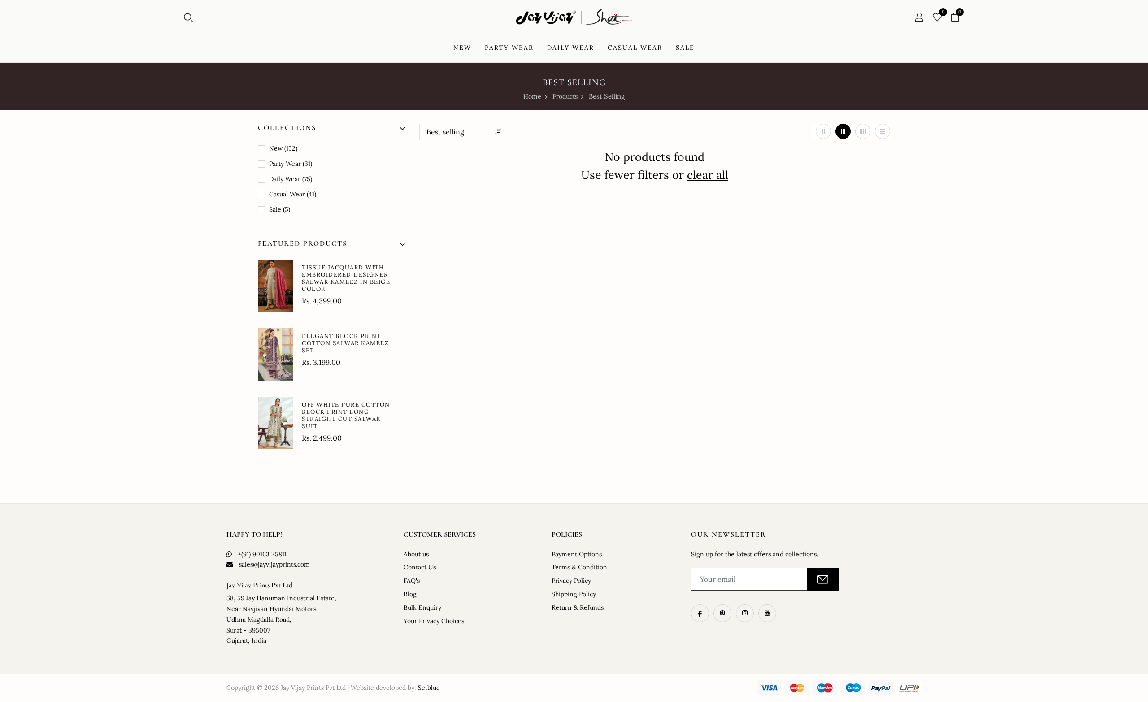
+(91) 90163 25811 (262, 554)
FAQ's (412, 580)
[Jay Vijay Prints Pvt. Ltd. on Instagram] (745, 613)
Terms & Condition (579, 567)
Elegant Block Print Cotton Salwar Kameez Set (345, 343)
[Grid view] (823, 131)
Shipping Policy (574, 594)
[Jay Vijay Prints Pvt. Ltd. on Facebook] (700, 613)
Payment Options (577, 554)
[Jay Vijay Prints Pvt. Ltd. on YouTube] (767, 613)
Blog (410, 594)
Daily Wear (289, 179)
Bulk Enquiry (422, 607)
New (282, 148)
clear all (707, 175)
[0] (937, 18)
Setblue (429, 688)
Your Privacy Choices (434, 621)
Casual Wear (291, 194)
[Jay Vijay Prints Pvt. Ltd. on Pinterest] (722, 613)
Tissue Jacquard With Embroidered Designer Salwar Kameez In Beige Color (346, 278)
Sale (278, 209)
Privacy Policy (571, 580)
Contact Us (420, 567)
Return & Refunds (578, 607)
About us (416, 554)
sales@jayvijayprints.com (274, 564)
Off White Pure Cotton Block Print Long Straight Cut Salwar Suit (346, 415)
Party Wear (289, 164)
